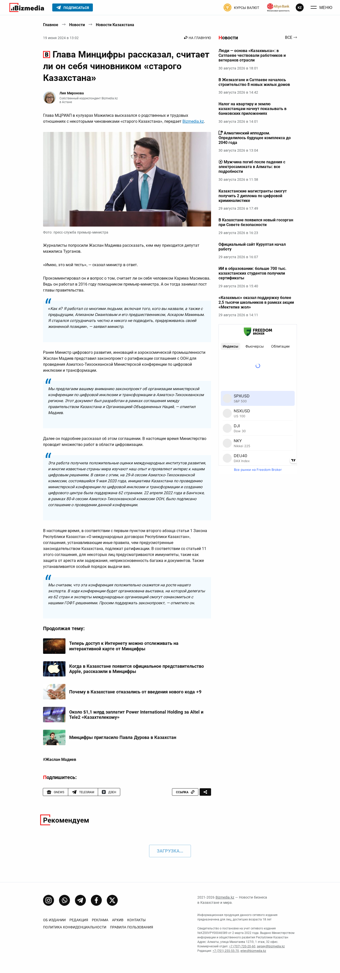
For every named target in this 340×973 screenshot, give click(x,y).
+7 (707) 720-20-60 (242, 946)
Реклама (100, 920)
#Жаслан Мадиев (59, 760)
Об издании (54, 920)
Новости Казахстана (115, 24)
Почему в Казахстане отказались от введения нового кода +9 (135, 691)
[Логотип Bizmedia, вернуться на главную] (26, 7)
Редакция (78, 920)
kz (300, 7)
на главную (200, 38)
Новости (77, 24)
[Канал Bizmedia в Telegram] (80, 900)
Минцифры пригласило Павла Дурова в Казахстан (122, 737)
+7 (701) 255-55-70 (226, 951)
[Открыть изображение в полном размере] (127, 179)
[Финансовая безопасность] (278, 7)
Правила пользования (131, 927)
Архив (117, 920)
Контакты (136, 920)
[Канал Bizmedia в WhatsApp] (64, 900)
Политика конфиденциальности (74, 927)
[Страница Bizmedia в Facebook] (96, 900)
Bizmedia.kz (193, 121)
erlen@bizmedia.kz (253, 951)
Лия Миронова (71, 93)
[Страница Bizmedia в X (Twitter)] (112, 900)
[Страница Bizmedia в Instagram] (48, 900)
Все (288, 38)
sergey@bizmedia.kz (271, 946)
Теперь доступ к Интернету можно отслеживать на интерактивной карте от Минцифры (123, 646)
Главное (50, 24)
